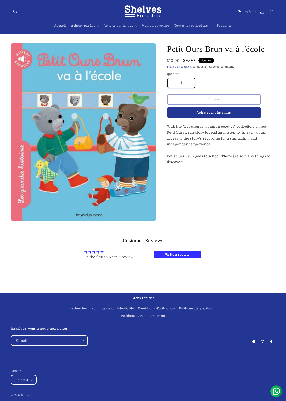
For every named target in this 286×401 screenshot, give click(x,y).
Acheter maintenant (214, 112)
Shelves (26, 395)
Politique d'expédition (196, 308)
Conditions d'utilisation (156, 308)
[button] (15, 11)
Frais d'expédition (179, 66)
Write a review (177, 254)
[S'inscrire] (82, 340)
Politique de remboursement (143, 316)
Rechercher (78, 308)
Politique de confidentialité (112, 308)
